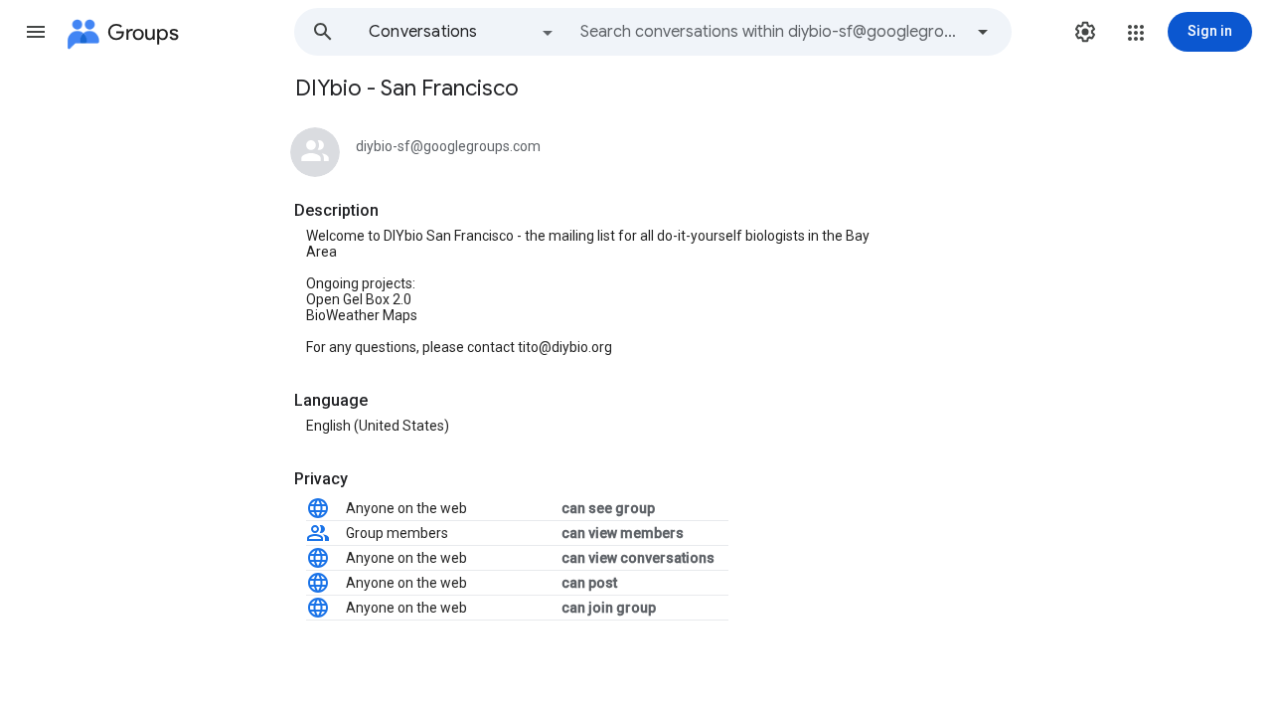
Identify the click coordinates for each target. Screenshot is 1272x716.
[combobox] (771, 32)
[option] (462, 32)
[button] (36, 32)
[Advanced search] (983, 32)
